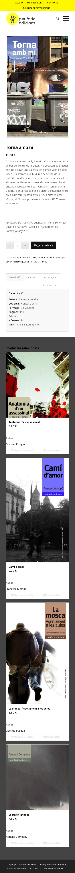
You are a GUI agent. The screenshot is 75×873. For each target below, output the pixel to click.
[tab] (15, 277)
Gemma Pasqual (15, 444)
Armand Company (16, 836)
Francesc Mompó (16, 588)
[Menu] (64, 18)
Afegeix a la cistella (43, 245)
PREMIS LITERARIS (38, 261)
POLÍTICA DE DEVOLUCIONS (36, 8)
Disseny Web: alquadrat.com (52, 864)
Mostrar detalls (52, 450)
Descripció (14, 277)
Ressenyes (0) (49, 285)
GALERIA (19, 2)
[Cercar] (55, 18)
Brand (31, 277)
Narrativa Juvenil (21, 261)
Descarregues (50, 277)
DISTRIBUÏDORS (35, 2)
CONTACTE (52, 2)
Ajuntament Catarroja (27, 257)
